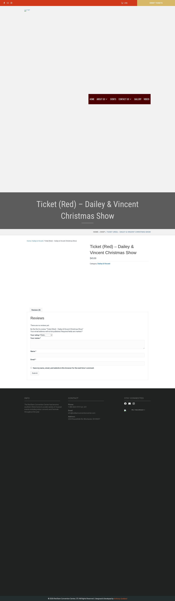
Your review (35, 338)
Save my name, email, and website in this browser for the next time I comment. (63, 368)
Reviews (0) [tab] (36, 310)
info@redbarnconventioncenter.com (81, 413)
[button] (4, 3)
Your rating (35, 335)
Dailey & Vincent (37, 241)
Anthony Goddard (120, 599)
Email (33, 360)
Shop (102, 232)
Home (95, 232)
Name (33, 351)
